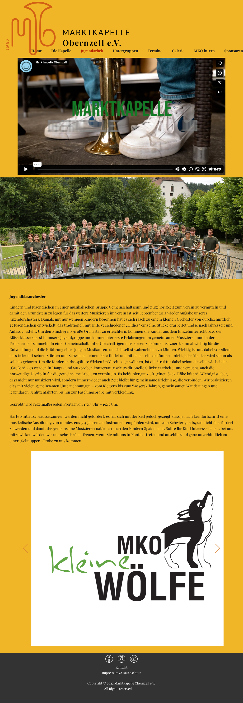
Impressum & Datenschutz (121, 672)
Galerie (178, 50)
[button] (25, 548)
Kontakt (121, 667)
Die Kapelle (61, 50)
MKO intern (204, 50)
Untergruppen (125, 50)
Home (36, 50)
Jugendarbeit (92, 50)
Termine (155, 50)
